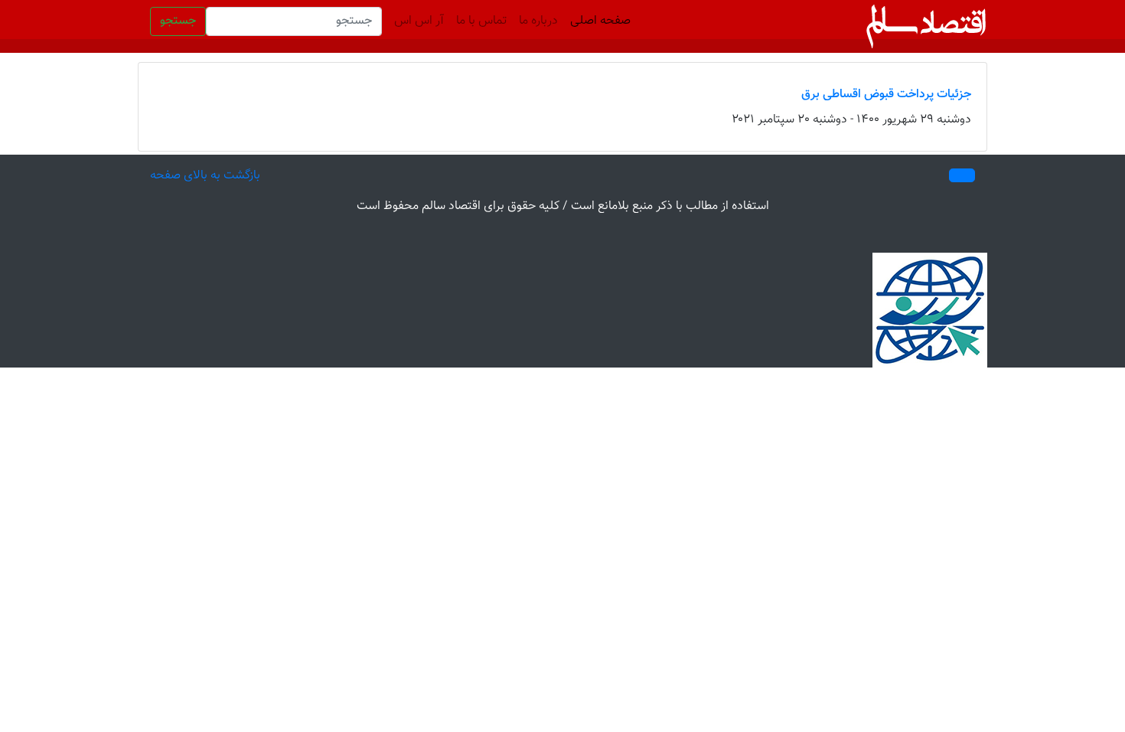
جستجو (178, 21)
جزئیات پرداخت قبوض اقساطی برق (886, 94)
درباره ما (538, 21)
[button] (962, 175)
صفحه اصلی (597, 21)
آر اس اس (419, 21)
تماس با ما (481, 21)
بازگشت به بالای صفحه (205, 175)
